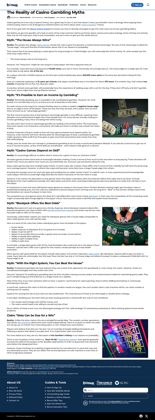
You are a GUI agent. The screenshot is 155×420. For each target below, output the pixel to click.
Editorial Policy (16, 397)
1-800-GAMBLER (115, 401)
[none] (115, 396)
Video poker (94, 254)
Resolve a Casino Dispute (58, 397)
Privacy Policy (15, 394)
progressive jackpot (67, 339)
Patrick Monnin (25, 17)
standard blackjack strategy (60, 210)
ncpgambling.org (43, 368)
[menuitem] (115, 396)
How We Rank (15, 391)
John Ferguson (49, 17)
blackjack (93, 196)
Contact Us (14, 400)
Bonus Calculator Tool (57, 407)
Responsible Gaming (49, 367)
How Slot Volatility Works (58, 391)
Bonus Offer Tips (54, 400)
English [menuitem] (90, 396)
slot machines (24, 322)
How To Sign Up (54, 388)
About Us (13, 388)
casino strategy (89, 25)
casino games (43, 45)
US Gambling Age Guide (58, 394)
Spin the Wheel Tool (56, 404)
